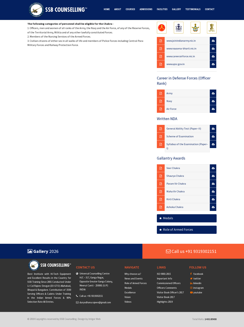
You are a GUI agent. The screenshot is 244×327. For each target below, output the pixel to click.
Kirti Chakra (173, 199)
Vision (127, 297)
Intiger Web (94, 319)
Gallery (176, 9)
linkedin (197, 283)
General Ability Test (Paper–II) (183, 128)
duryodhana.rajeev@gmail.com (95, 302)
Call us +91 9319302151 (194, 251)
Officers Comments (167, 287)
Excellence (130, 292)
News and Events (133, 278)
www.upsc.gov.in (175, 64)
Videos (127, 301)
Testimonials (193, 9)
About (117, 9)
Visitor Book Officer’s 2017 (170, 292)
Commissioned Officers (169, 283)
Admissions (146, 9)
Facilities (162, 9)
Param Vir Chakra (176, 183)
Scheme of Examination (180, 136)
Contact (209, 9)
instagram (198, 287)
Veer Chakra (173, 168)
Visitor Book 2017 (166, 297)
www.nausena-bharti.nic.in (181, 48)
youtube (197, 292)
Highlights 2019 (165, 301)
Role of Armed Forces (177, 229)
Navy (169, 101)
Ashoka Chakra (174, 207)
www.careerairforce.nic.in (180, 56)
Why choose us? (132, 273)
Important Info (164, 278)
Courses (130, 9)
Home (107, 9)
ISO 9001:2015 (164, 273)
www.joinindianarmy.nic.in (181, 40)
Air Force (171, 108)
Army (169, 93)
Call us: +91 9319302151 (91, 295)
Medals (167, 218)
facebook (198, 273)
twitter (197, 278)
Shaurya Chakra (175, 175)
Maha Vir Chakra (175, 191)
